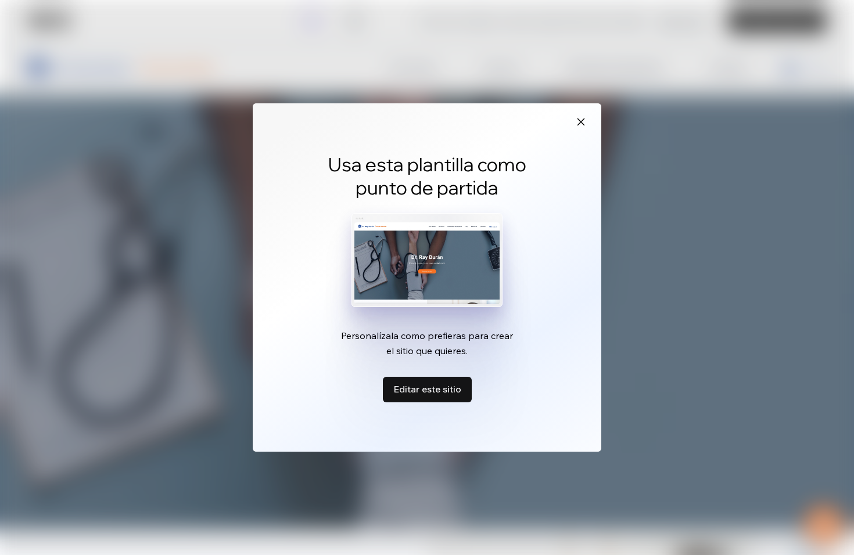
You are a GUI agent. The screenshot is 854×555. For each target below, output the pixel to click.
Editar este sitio (427, 389)
